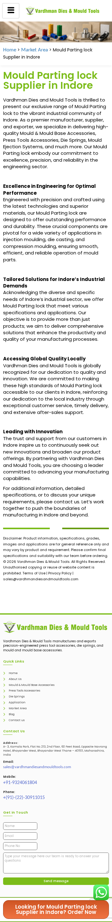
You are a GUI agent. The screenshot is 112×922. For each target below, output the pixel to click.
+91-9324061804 (20, 782)
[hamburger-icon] (10, 10)
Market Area (34, 50)
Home (9, 50)
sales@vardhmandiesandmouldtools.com (37, 767)
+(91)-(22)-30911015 (24, 797)
